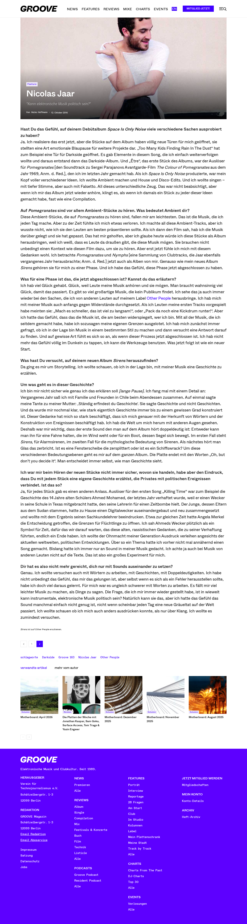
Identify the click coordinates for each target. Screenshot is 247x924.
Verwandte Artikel (33, 667)
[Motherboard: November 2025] (165, 695)
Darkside (48, 657)
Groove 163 (66, 657)
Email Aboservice (33, 840)
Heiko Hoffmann (39, 112)
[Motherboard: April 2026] (39, 695)
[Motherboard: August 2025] (208, 695)
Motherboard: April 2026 (36, 717)
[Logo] (39, 9)
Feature (31, 84)
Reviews (67, 712)
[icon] (223, 9)
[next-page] (29, 737)
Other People (159, 298)
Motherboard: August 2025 (206, 717)
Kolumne (26, 712)
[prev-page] (22, 737)
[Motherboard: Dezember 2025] (123, 695)
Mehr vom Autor (66, 667)
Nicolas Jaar (87, 657)
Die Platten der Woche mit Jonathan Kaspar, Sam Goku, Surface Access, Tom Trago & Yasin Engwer (81, 723)
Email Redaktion (33, 834)
